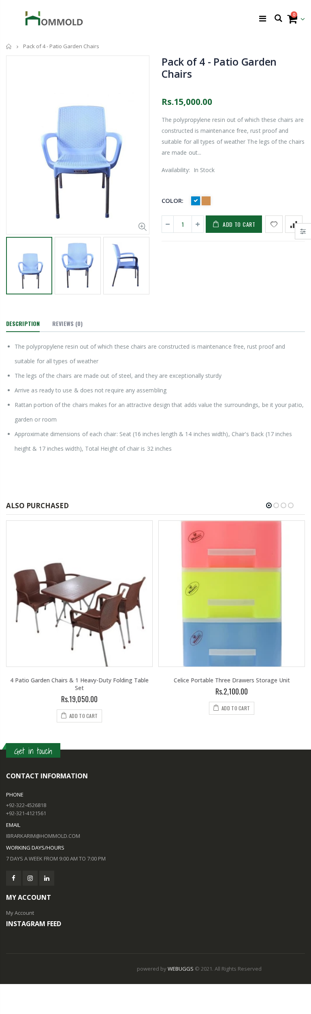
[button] (269, 505)
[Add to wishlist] (274, 224)
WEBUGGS (181, 968)
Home (9, 46)
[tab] (23, 324)
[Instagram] (30, 878)
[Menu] (262, 18)
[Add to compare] (293, 224)
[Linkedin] (46, 878)
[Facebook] (13, 878)
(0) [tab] (67, 323)
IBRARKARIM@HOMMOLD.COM (43, 835)
